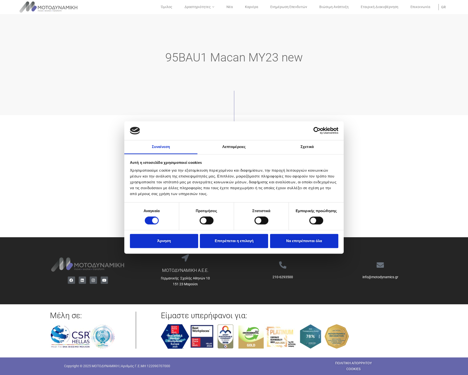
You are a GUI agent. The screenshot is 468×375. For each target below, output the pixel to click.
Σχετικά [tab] (307, 147)
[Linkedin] (82, 280)
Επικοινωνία (420, 7)
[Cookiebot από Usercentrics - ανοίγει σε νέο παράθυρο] (317, 130)
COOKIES (353, 369)
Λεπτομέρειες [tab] (234, 147)
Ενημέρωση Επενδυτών (288, 7)
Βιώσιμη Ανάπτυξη (334, 7)
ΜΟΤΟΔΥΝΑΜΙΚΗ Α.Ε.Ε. (185, 270)
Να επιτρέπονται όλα (304, 241)
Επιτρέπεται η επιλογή (234, 241)
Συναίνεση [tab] (161, 147)
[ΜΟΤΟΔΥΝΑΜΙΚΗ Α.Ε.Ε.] (185, 258)
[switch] (207, 221)
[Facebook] (71, 280)
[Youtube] (104, 280)
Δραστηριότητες (198, 7)
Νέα (229, 7)
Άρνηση (164, 241)
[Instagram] (93, 280)
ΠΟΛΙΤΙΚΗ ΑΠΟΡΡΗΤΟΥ (353, 363)
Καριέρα (251, 7)
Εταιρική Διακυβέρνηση (379, 7)
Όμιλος (166, 7)
